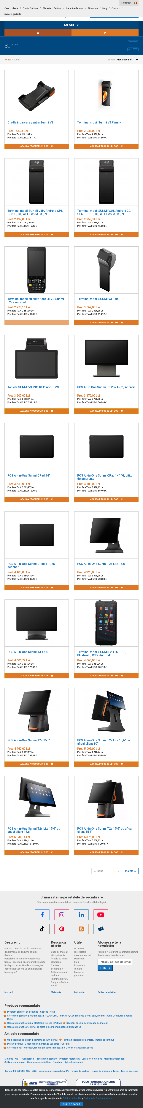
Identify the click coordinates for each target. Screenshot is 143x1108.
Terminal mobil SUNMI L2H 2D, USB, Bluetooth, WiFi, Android (101, 653)
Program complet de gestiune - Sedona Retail (31, 1012)
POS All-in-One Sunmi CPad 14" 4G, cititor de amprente (105, 477)
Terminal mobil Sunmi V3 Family (99, 122)
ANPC (66, 1071)
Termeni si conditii (130, 1071)
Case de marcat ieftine (39, 1062)
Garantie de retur (74, 8)
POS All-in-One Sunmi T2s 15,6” (28, 740)
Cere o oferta (11, 8)
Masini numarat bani (114, 1058)
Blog (104, 8)
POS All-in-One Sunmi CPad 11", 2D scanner (31, 565)
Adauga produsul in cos (34, 146)
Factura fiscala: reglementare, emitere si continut (88, 1040)
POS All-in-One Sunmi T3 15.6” (28, 652)
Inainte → (130, 870)
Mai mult (8, 992)
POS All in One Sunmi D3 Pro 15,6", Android (106, 387)
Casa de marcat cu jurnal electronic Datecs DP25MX (34, 1023)
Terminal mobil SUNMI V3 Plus (98, 299)
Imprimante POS (59, 979)
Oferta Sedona (30, 8)
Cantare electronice (92, 1058)
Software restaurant (14, 1062)
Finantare (93, 8)
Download (79, 958)
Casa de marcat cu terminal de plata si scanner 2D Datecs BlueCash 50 (44, 1027)
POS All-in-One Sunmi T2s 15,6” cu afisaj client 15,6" (104, 830)
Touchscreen (27, 1058)
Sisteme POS (11, 1058)
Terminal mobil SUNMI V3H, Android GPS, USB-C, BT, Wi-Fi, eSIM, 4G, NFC (35, 212)
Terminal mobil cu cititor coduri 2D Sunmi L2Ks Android (35, 300)
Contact (116, 8)
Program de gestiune (47, 1058)
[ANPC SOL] (98, 1084)
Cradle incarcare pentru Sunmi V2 (30, 122)
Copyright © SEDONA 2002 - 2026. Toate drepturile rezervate (33, 1071)
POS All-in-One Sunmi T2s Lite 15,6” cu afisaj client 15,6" (33, 830)
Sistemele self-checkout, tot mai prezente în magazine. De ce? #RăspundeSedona (50, 1047)
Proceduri (79, 948)
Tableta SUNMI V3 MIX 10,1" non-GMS (33, 387)
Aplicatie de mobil (73, 1062)
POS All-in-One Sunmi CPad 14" (28, 475)
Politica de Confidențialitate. (98, 1098)
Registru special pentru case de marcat (87, 1023)
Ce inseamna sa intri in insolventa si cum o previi (32, 1040)
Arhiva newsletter (107, 992)
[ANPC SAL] (44, 1084)
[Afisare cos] (105, 32)
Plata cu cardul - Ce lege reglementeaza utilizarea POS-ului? (38, 1044)
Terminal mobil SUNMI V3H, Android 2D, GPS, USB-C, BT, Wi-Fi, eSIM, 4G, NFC (104, 212)
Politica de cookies (80, 1071)
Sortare (111, 59)
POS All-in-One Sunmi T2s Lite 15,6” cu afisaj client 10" (103, 741)
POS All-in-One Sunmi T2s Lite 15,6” (101, 564)
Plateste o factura (52, 8)
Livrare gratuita (12, 14)
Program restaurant (69, 1058)
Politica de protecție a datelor (105, 1071)
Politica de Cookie (72, 1098)
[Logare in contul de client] (38, 32)
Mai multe (56, 992)
